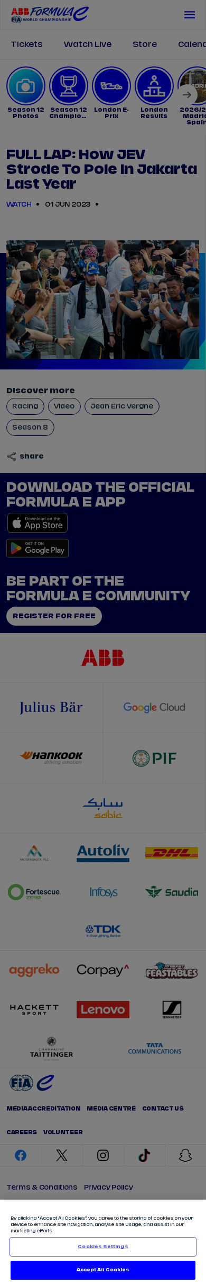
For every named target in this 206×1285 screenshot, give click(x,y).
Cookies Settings (103, 1247)
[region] (103, 1242)
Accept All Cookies (103, 1270)
